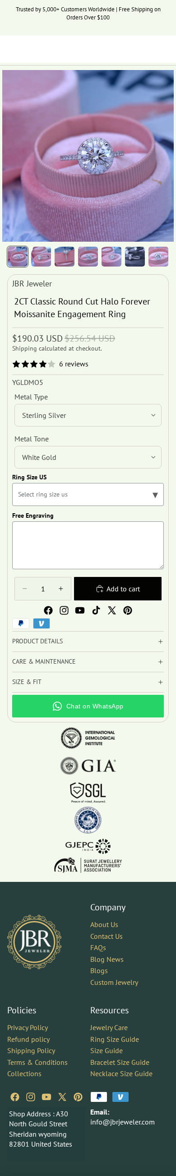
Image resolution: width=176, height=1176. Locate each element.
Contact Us (106, 936)
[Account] (145, 49)
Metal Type (31, 396)
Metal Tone (31, 438)
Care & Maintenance (44, 661)
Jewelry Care (109, 1027)
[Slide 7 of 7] (158, 257)
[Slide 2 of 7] (41, 257)
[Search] (30, 49)
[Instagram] (64, 610)
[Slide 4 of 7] (88, 257)
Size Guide (106, 1050)
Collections (24, 1073)
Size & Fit (27, 682)
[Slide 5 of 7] (111, 257)
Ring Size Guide (114, 1038)
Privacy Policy (27, 1027)
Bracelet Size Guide (119, 1062)
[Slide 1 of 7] (18, 257)
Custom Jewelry (114, 982)
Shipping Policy (31, 1050)
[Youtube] (79, 610)
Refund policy (28, 1038)
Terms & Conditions (37, 1062)
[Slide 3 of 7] (64, 257)
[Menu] (10, 49)
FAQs (98, 947)
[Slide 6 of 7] (135, 257)
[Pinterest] (127, 610)
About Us (104, 924)
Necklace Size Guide (121, 1073)
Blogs (99, 970)
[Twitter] (112, 610)
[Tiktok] (96, 610)
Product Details (37, 641)
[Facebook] (48, 610)
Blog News (107, 959)
